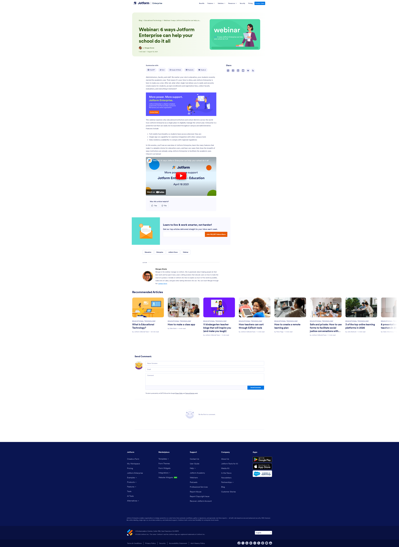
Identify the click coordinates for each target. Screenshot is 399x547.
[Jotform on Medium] (250, 543)
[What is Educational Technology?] (148, 307)
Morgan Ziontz (149, 48)
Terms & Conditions (134, 543)
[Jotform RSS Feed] (258, 543)
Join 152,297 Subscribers (216, 234)
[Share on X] (228, 70)
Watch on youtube (156, 192)
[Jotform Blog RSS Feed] (253, 70)
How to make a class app (181, 324)
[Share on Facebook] (233, 70)
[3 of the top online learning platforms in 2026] (361, 307)
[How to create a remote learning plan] (290, 307)
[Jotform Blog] (254, 543)
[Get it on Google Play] (262, 459)
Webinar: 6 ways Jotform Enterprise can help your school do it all (181, 160)
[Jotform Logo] (141, 3)
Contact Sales (259, 3)
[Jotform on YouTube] (266, 543)
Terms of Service (190, 393)
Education (148, 252)
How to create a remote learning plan (287, 326)
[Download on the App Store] (262, 466)
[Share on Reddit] (243, 70)
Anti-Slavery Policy (198, 543)
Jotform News (173, 252)
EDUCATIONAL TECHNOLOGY (144, 321)
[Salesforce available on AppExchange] (262, 473)
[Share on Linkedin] (238, 70)
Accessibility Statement (178, 543)
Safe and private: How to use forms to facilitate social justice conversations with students (326, 328)
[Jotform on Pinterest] (262, 543)
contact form (162, 283)
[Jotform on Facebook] (239, 543)
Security (162, 543)
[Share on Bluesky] (248, 70)
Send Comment (256, 387)
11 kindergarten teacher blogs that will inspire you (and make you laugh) (217, 328)
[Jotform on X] (242, 543)
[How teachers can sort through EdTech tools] (255, 307)
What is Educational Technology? (143, 326)
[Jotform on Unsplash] (270, 543)
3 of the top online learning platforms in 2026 (360, 326)
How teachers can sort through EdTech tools (251, 326)
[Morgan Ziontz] (140, 47)
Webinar (185, 252)
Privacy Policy (179, 393)
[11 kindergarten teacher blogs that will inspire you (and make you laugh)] (219, 307)
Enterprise (157, 3)
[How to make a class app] (184, 307)
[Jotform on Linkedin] (246, 543)
